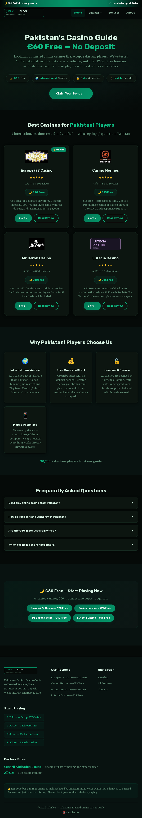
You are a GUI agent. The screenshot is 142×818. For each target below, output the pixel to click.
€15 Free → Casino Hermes (22, 725)
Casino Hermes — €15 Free (94, 608)
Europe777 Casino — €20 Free (49, 608)
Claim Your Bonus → (71, 93)
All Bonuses (105, 683)
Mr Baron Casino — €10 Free (49, 617)
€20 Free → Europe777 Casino (24, 717)
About (130, 12)
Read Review (46, 218)
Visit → (23, 218)
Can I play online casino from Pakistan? (71, 502)
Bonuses (113, 12)
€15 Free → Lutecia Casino (22, 742)
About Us (103, 689)
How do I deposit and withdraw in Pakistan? (71, 516)
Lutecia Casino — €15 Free (93, 617)
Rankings (104, 677)
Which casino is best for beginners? (71, 544)
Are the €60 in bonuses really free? (71, 530)
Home (78, 12)
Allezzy (9, 772)
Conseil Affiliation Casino (23, 766)
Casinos (95, 12)
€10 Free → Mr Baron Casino (23, 734)
